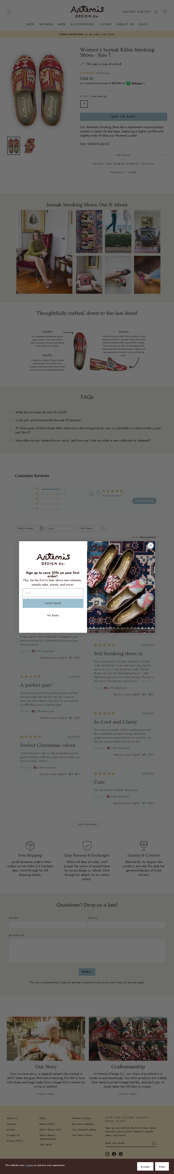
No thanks (53, 615)
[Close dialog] (151, 546)
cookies (29, 1165)
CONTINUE (53, 603)
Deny (162, 1166)
